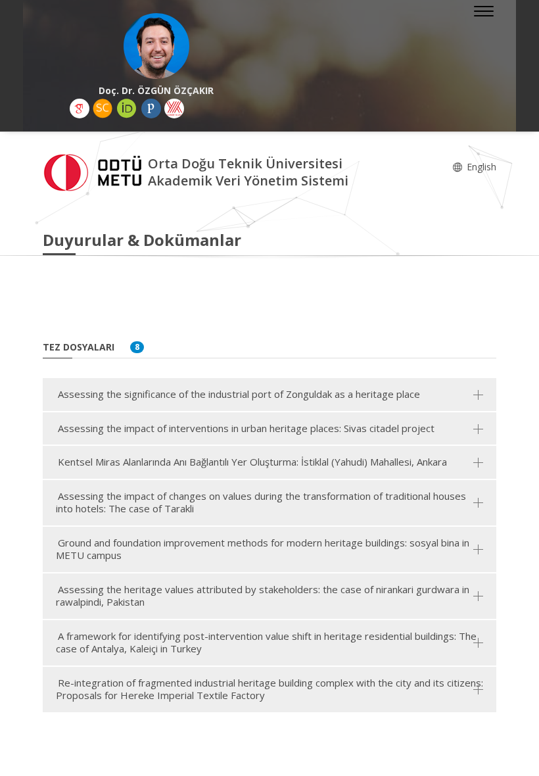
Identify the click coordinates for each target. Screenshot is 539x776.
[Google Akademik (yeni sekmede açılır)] (79, 108)
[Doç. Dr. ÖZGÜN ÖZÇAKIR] (156, 46)
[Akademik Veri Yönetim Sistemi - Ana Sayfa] (95, 171)
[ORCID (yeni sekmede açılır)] (127, 108)
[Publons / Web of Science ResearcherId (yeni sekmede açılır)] (151, 108)
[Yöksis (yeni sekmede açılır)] (174, 108)
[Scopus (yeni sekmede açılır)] (102, 108)
